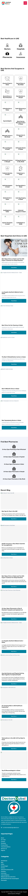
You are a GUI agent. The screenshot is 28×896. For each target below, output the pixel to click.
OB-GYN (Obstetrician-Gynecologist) (10, 878)
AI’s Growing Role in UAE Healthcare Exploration (12, 706)
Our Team (3, 839)
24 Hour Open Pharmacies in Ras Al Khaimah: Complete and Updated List (12, 609)
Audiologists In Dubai (7, 211)
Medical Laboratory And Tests (8, 876)
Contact (3, 841)
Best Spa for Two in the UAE (9, 511)
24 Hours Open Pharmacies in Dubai (14, 464)
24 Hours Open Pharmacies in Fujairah (14, 457)
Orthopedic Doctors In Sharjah (7, 161)
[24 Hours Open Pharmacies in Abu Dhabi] (14, 476)
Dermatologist (4, 866)
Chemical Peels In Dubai (7, 84)
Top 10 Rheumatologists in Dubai (11, 770)
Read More (14, 267)
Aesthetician (4, 860)
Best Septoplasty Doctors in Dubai (11, 420)
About (2, 838)
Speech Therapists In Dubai (7, 223)
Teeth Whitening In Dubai (20, 109)
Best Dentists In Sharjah (20, 96)
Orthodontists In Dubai (7, 109)
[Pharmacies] (7, 53)
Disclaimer (3, 843)
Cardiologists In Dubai (20, 223)
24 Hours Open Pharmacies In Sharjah (14, 472)
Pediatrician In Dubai (21, 173)
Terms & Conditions (5, 846)
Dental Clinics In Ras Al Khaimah (7, 96)
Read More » (14, 518)
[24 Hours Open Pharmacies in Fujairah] (14, 454)
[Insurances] (20, 53)
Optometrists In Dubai (7, 198)
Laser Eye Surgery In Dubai (21, 198)
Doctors (7, 48)
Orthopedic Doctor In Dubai (21, 148)
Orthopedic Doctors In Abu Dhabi (20, 161)
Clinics (2, 864)
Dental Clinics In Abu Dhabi (20, 84)
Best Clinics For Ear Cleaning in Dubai (12, 325)
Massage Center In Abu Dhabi (7, 136)
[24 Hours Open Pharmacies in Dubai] (14, 461)
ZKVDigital (18, 893)
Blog (2, 862)
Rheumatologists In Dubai (7, 148)
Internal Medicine (5, 875)
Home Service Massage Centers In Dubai (20, 122)
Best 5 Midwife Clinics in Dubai (10, 389)
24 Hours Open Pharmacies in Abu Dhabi (14, 479)
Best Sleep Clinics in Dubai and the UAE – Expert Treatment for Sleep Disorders (13, 259)
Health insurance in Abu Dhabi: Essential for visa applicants (13, 544)
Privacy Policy (4, 845)
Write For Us (4, 848)
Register (3, 850)
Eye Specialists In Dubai (20, 186)
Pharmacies (7, 57)
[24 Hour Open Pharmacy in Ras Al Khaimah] (14, 446)
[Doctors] (7, 45)
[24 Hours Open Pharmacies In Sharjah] (14, 468)
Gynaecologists (7, 121)
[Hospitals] (20, 45)
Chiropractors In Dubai (20, 135)
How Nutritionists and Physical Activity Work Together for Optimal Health (13, 674)
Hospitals (20, 48)
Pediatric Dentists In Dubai (7, 173)
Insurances (20, 57)
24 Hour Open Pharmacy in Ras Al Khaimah (14, 449)
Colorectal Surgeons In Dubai (21, 211)
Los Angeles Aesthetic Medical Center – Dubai (13, 293)
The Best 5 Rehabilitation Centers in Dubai (14, 357)
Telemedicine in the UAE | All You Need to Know (13, 739)
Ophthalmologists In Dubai (7, 186)
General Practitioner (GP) (7, 869)
